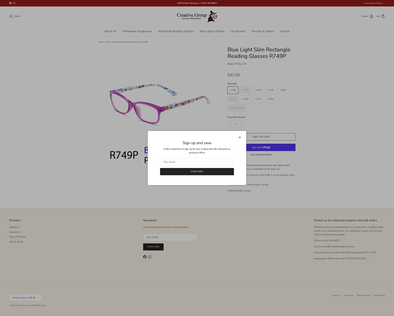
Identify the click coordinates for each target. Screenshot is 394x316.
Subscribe (197, 171)
